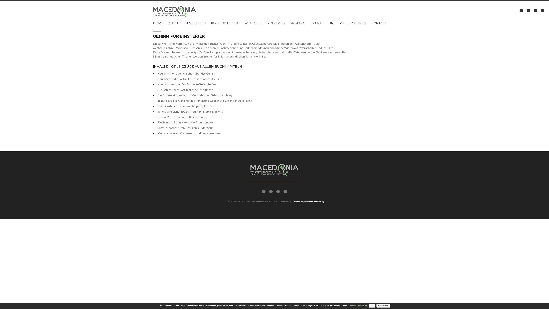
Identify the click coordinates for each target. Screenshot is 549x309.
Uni (331, 23)
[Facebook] (521, 10)
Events (317, 23)
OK (372, 306)
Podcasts (276, 23)
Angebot (298, 23)
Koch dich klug (225, 23)
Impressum (298, 201)
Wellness (253, 23)
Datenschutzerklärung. (358, 306)
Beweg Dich (195, 23)
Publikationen (352, 23)
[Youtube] (535, 10)
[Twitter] (528, 10)
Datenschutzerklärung (314, 201)
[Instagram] (542, 10)
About (174, 23)
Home (158, 23)
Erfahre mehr (383, 306)
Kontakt (379, 23)
